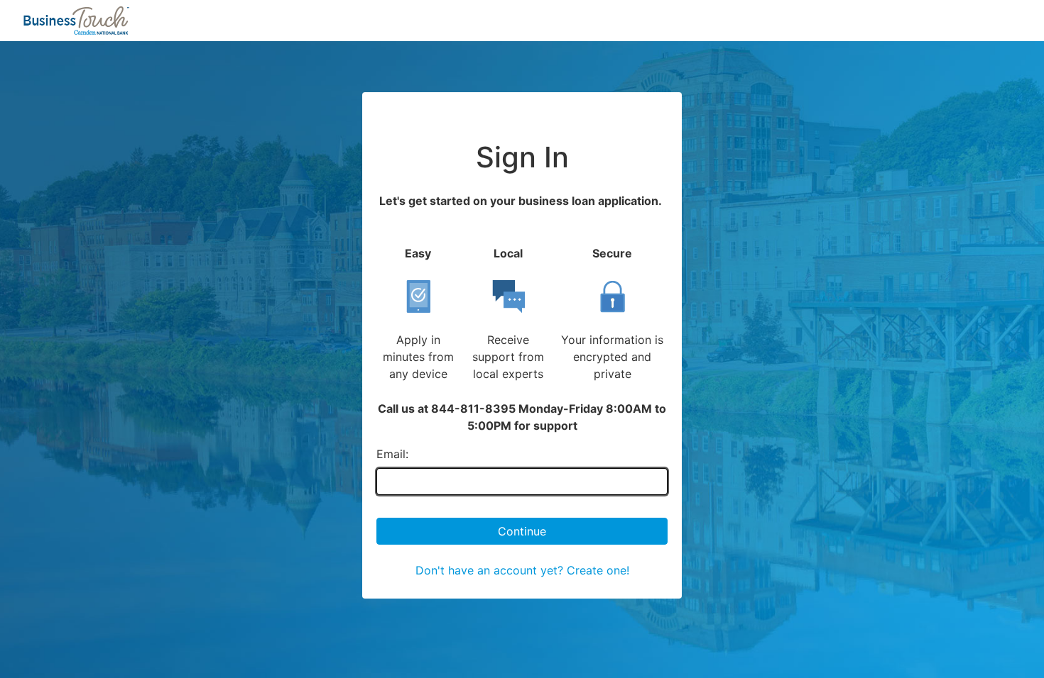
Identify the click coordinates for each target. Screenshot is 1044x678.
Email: (392, 454)
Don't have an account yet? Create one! (522, 570)
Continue (522, 531)
